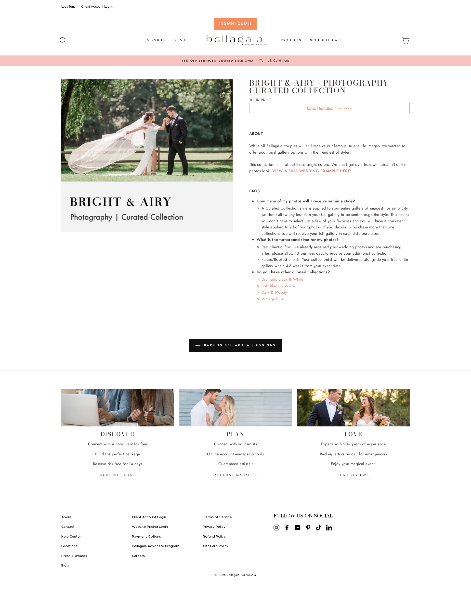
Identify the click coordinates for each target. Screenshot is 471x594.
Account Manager (235, 475)
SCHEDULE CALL (326, 40)
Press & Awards (74, 556)
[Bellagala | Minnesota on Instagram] (276, 527)
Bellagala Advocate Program (155, 546)
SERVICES (156, 40)
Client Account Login (97, 6)
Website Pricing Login (150, 526)
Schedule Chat (117, 475)
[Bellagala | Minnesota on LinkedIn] (329, 527)
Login (311, 108)
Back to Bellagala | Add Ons (239, 345)
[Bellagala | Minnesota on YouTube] (298, 527)
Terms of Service (217, 517)
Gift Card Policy (215, 546)
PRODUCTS (291, 40)
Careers (138, 556)
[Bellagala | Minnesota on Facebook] (287, 527)
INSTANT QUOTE (235, 23)
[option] (235, 60)
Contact (68, 526)
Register (326, 108)
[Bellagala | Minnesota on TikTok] (319, 527)
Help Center (71, 536)
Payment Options (146, 536)
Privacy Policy (214, 526)
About (66, 517)
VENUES (182, 40)
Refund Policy (214, 536)
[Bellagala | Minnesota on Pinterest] (308, 527)
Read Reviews (353, 475)
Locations (68, 6)
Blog (65, 565)
